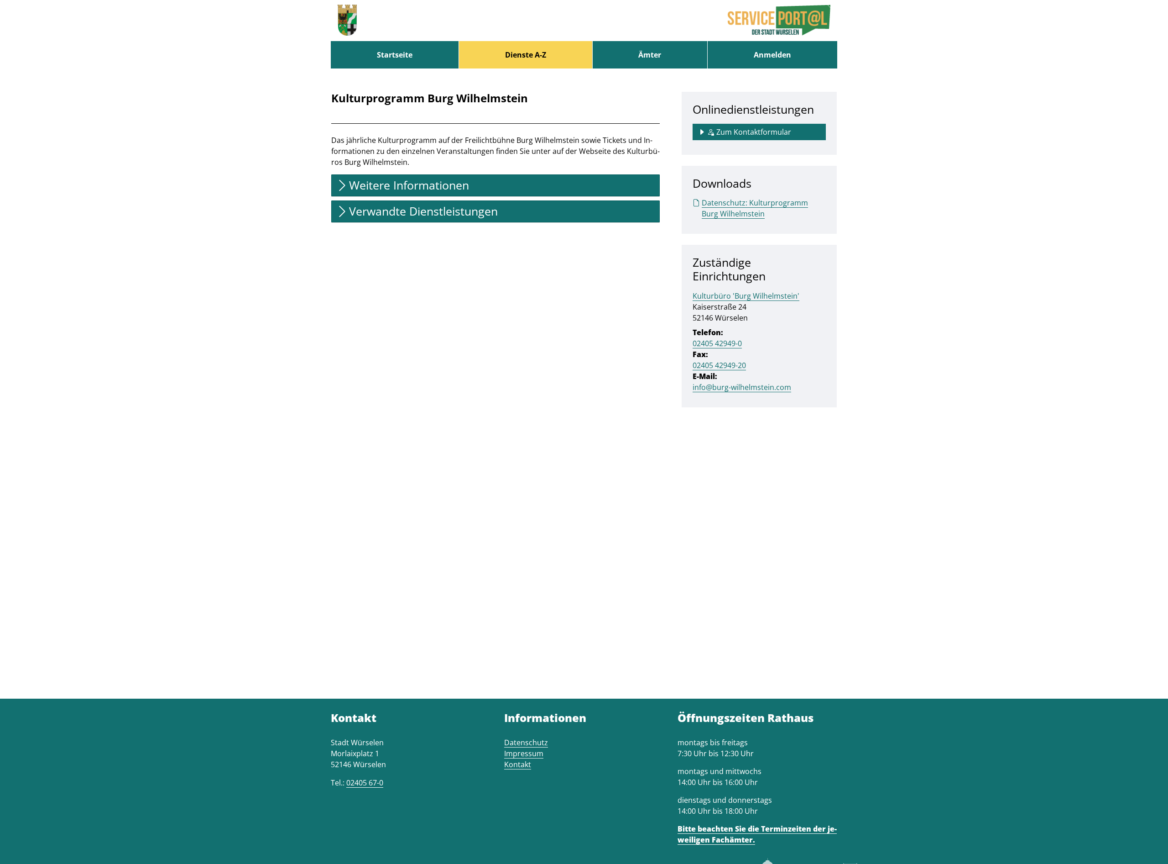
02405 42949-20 (719, 365)
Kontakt (517, 764)
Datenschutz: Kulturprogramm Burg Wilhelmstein (755, 208)
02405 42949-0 (717, 343)
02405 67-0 (364, 783)
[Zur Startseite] (347, 21)
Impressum (523, 753)
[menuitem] (395, 54)
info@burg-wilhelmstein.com (742, 387)
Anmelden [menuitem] (772, 55)
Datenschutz (526, 743)
